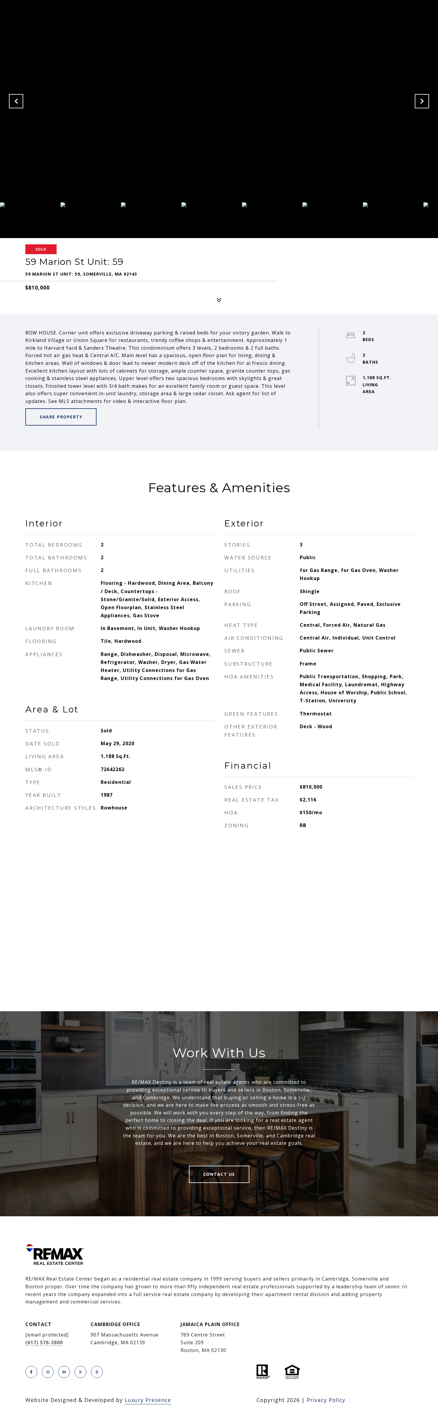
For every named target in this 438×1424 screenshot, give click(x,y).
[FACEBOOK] (31, 1372)
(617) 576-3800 (44, 1342)
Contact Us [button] (219, 1174)
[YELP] (97, 1372)
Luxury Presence (148, 1399)
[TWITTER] (80, 1372)
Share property (61, 417)
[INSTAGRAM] (48, 1372)
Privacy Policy (326, 1399)
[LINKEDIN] (64, 1372)
